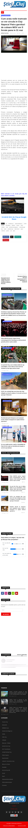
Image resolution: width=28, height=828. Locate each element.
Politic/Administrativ (5, 15)
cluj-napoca (8, 225)
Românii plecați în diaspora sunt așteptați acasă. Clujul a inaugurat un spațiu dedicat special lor (12, 419)
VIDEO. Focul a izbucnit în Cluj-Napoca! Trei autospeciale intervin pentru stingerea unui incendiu (18, 701)
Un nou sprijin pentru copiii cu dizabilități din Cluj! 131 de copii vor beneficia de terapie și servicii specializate (13, 446)
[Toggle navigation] (2, 12)
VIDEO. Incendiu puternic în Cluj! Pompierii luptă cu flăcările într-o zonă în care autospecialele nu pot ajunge (18, 693)
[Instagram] (9, 812)
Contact (14, 806)
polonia (13, 225)
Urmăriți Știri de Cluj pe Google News (14, 218)
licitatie (3, 227)
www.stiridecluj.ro (18, 223)
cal (11, 230)
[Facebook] (7, 812)
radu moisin (17, 229)
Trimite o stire (14, 809)
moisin (18, 225)
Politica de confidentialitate (9, 825)
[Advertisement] (14, 65)
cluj (6, 223)
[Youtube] (18, 812)
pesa (22, 229)
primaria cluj (10, 229)
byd (14, 230)
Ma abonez (6, 614)
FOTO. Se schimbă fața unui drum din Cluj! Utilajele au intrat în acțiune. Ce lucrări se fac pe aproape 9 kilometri (14, 393)
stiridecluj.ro (10, 223)
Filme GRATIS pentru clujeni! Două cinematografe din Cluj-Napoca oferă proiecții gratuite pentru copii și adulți (13, 340)
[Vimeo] (15, 812)
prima (7, 230)
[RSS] (21, 812)
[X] (12, 812)
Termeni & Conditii (22, 825)
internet (3, 230)
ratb (7, 227)
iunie (22, 225)
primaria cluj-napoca (13, 227)
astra (5, 229)
